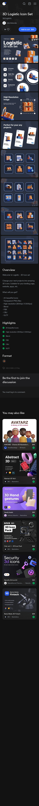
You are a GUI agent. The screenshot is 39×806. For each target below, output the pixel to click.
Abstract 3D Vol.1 (10, 478)
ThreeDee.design (12, 447)
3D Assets (22, 447)
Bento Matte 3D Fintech (12, 614)
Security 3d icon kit (10, 580)
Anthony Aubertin (12, 515)
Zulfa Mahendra (12, 23)
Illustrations (15, 481)
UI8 (8, 481)
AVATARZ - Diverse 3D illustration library (17, 445)
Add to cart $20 (27, 29)
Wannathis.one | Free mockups (15, 583)
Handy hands (8, 512)
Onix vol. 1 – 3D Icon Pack (13, 546)
